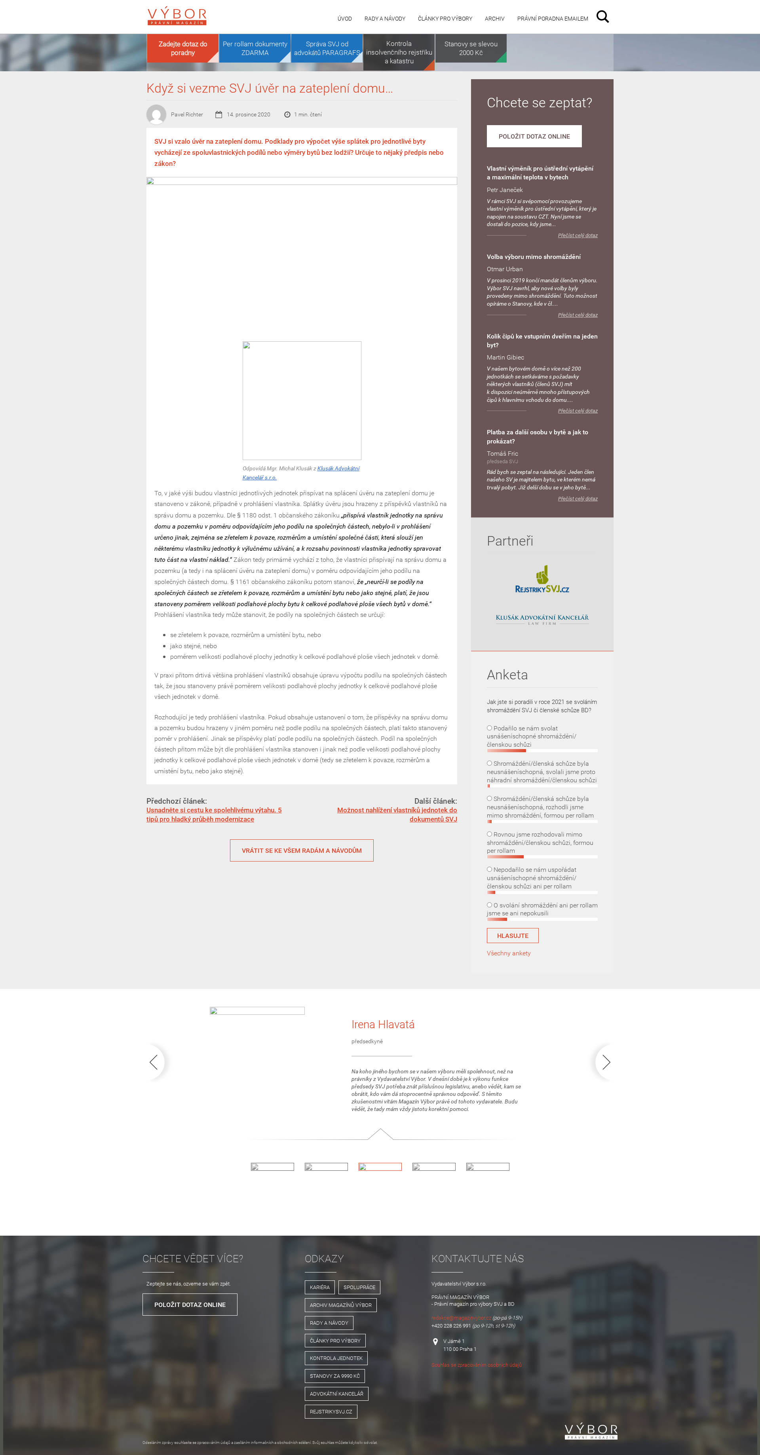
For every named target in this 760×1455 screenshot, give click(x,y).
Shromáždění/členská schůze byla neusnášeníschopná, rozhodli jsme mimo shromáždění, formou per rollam (540, 807)
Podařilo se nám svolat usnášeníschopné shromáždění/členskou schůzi (531, 736)
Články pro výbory (445, 18)
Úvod (345, 18)
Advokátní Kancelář (336, 1393)
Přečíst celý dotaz (578, 235)
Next (598, 1062)
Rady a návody (385, 18)
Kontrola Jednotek (336, 1358)
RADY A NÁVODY (329, 1322)
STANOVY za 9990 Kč (335, 1375)
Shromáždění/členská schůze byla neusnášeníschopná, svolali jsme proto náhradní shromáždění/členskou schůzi (542, 771)
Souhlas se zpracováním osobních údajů (476, 1364)
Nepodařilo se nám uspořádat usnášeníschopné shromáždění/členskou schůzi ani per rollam (531, 877)
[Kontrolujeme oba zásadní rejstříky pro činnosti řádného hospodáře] (542, 591)
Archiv (495, 18)
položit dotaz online (534, 136)
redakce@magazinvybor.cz (461, 1317)
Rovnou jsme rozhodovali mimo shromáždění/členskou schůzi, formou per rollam (540, 842)
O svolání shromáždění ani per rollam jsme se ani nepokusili (542, 909)
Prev (161, 1062)
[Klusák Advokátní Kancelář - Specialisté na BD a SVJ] (542, 620)
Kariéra (320, 1287)
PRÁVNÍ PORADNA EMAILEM (552, 18)
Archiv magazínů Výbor (341, 1305)
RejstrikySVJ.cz (331, 1411)
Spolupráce (359, 1287)
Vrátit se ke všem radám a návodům (302, 850)
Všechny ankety (509, 953)
